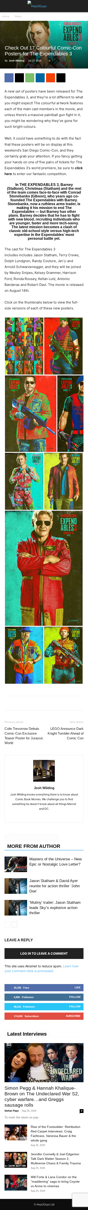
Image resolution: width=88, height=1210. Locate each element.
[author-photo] (44, 781)
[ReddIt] (50, 77)
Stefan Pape (12, 1110)
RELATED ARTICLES (31, 838)
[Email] (60, 77)
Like (77, 987)
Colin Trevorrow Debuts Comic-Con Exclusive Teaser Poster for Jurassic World (24, 736)
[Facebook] (9, 77)
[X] (19, 77)
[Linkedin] (40, 77)
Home (6, 16)
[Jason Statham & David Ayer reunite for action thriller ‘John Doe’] (16, 886)
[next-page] (14, 924)
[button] (7, 6)
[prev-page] (7, 924)
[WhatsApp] (29, 77)
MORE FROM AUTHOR (33, 846)
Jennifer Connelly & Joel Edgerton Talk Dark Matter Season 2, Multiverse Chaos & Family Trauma (56, 1158)
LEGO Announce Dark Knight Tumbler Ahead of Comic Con (65, 733)
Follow (74, 997)
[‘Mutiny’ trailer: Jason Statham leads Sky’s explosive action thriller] (16, 908)
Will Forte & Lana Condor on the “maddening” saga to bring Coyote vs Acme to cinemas (55, 1181)
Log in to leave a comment (44, 953)
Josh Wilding (16, 60)
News (18, 16)
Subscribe (73, 1016)
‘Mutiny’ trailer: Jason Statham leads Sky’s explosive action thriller (55, 907)
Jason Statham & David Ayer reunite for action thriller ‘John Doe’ (54, 886)
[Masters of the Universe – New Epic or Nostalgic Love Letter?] (16, 864)
